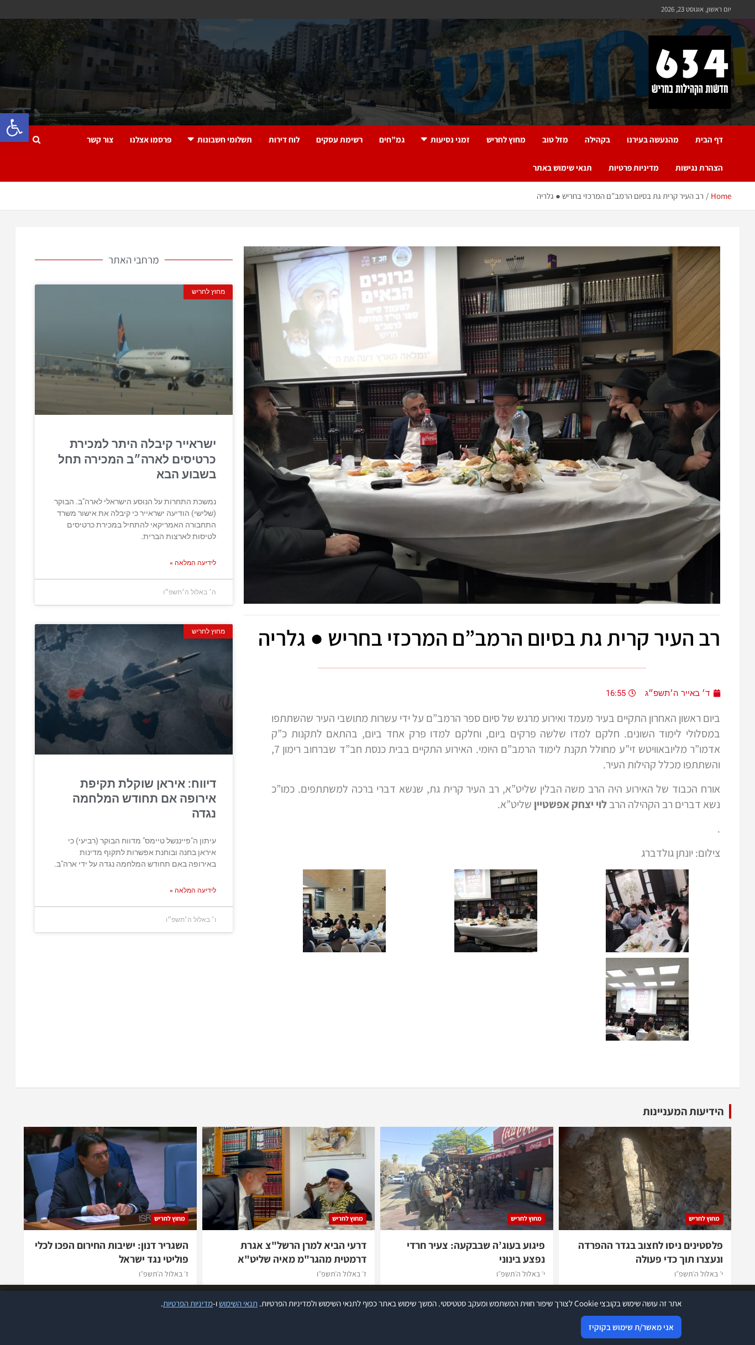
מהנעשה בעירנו (653, 139)
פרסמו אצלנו (150, 139)
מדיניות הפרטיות (188, 1303)
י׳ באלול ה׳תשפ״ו (698, 1274)
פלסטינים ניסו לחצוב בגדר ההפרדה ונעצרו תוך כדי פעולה (650, 1251)
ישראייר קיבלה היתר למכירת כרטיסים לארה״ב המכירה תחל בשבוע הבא (137, 459)
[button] (14, 127)
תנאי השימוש (238, 1303)
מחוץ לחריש (506, 139)
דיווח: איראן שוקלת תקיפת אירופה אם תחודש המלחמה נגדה (144, 799)
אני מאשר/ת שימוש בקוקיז (631, 1327)
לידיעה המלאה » (193, 563)
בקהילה (597, 139)
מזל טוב (555, 139)
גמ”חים (392, 139)
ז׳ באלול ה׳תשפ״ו (341, 1274)
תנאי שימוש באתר (562, 167)
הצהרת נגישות (699, 167)
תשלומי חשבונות (224, 139)
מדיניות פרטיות (634, 167)
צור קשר (100, 139)
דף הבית (709, 139)
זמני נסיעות (450, 139)
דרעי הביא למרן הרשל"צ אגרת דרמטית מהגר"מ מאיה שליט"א (302, 1251)
